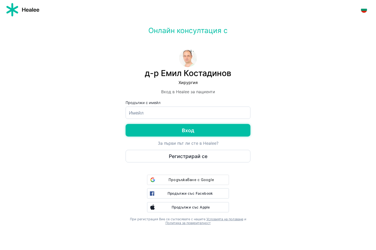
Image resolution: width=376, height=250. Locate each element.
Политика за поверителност (188, 223)
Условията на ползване (224, 219)
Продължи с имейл (143, 102)
